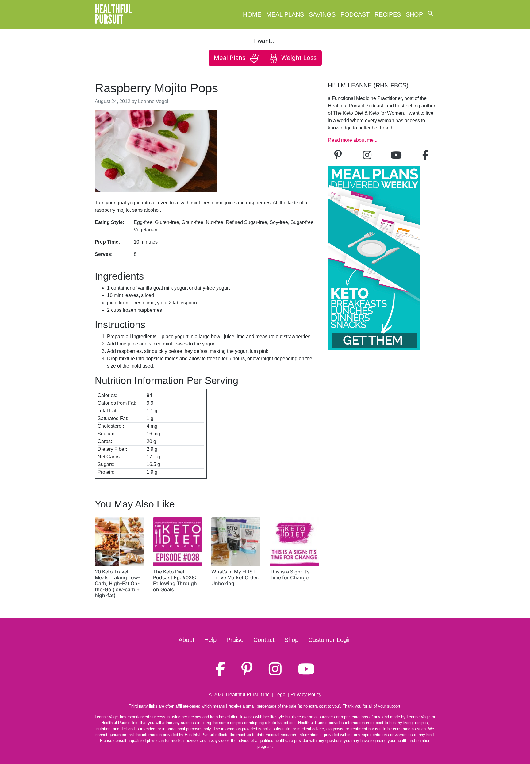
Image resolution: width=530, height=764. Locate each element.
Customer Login (329, 639)
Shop (414, 14)
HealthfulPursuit (113, 14)
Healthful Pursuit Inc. (248, 694)
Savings (322, 14)
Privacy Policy (305, 694)
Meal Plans (285, 14)
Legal (281, 694)
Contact (264, 639)
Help (210, 639)
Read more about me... (352, 140)
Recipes (387, 14)
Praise (235, 639)
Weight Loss (298, 57)
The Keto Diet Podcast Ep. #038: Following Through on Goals (175, 580)
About (186, 639)
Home (252, 14)
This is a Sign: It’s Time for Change (290, 575)
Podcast (355, 14)
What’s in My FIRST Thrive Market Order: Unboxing (235, 577)
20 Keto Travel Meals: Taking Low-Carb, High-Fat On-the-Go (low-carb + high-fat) (117, 583)
